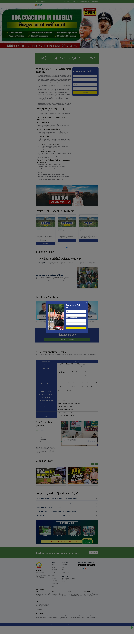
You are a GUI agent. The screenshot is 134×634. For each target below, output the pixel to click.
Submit (76, 327)
